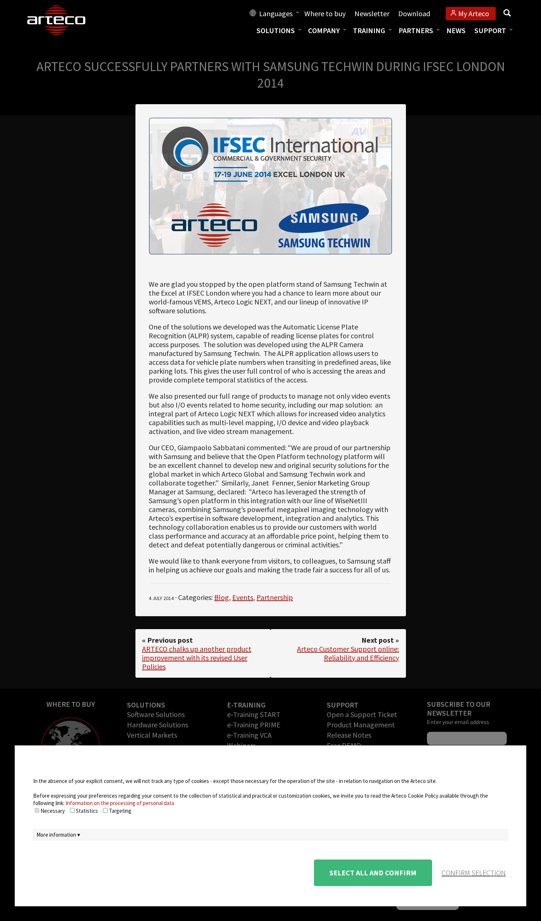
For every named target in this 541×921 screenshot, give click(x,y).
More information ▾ (58, 834)
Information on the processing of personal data (120, 803)
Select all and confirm (373, 872)
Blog (221, 597)
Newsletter (371, 13)
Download (414, 13)
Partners (416, 30)
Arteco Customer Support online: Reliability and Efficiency (348, 653)
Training (369, 30)
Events (242, 597)
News (456, 30)
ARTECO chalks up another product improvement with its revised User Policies (196, 657)
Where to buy (325, 13)
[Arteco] (64, 20)
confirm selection (474, 872)
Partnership (275, 597)
